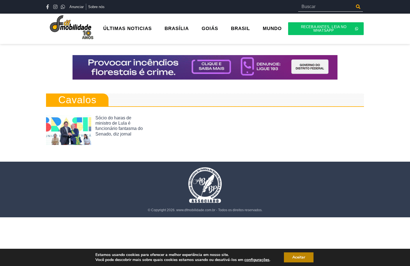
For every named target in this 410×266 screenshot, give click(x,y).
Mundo (272, 28)
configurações (256, 259)
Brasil (240, 28)
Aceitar (298, 257)
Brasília (177, 28)
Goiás (210, 28)
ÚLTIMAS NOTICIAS (127, 28)
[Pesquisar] (358, 6)
